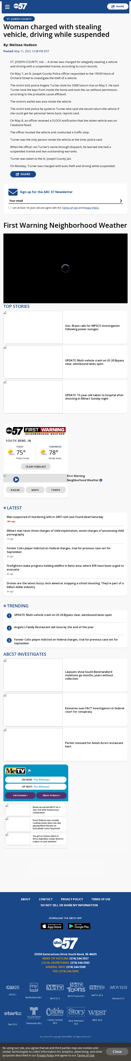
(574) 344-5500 (75, 967)
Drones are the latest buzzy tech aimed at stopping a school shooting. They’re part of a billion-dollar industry (65, 585)
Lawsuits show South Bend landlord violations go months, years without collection (89, 675)
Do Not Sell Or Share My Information (69, 905)
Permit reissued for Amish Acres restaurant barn (94, 744)
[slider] (51, 300)
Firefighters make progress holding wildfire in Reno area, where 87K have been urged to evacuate (65, 567)
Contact (46, 899)
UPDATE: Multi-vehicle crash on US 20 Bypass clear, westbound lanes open (94, 362)
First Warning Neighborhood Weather (83, 478)
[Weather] (36, 434)
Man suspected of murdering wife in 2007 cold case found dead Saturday (55, 517)
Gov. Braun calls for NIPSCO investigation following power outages (92, 327)
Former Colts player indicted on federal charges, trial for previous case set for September (59, 550)
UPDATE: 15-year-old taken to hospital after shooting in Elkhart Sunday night (94, 396)
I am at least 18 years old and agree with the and (55, 207)
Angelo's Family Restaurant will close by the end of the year (54, 627)
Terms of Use (70, 207)
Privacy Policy (91, 207)
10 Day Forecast (35, 466)
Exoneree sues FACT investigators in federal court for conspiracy (94, 710)
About (26, 899)
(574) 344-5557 (79, 958)
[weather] (11, 452)
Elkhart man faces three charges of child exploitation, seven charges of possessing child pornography (65, 532)
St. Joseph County (19, 19)
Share (120, 6)
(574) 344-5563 (80, 963)
